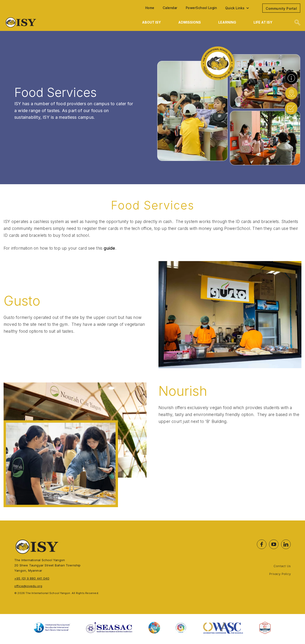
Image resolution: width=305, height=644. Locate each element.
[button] (239, 8)
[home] (49, 22)
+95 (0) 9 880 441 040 (31, 578)
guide (109, 248)
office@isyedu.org (28, 586)
